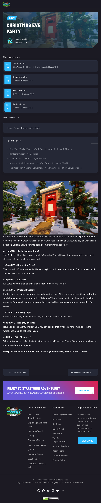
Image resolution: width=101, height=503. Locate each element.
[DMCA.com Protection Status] (51, 498)
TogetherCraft (47, 480)
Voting (31, 435)
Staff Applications (60, 446)
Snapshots (57, 433)
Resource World (35, 430)
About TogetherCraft (62, 414)
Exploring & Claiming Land (37, 424)
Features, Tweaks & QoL (37, 465)
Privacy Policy (58, 460)
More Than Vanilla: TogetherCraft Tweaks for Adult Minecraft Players (40, 149)
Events (12, 18)
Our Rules (56, 424)
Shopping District (36, 440)
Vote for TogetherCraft (59, 440)
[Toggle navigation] (97, 4)
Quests (31, 449)
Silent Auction (19, 63)
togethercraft (21, 39)
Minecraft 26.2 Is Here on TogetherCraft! (28, 158)
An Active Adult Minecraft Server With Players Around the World (38, 163)
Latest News (58, 428)
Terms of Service (60, 455)
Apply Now (84, 390)
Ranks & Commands (37, 445)
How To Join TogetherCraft (34, 416)
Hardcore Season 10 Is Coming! (23, 153)
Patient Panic (19, 104)
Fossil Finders (19, 90)
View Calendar (10, 117)
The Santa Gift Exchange (81, 372)
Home (9, 128)
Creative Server (35, 459)
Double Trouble (20, 77)
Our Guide (57, 419)
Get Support (58, 450)
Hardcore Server (35, 454)
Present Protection (18, 372)
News (16, 128)
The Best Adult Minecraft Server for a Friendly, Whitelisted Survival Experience (45, 167)
